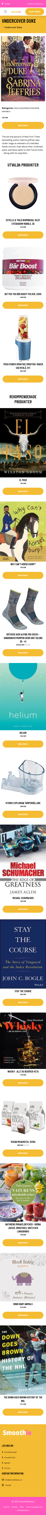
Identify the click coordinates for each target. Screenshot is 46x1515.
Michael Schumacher (23, 898)
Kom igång (34, 11)
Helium (23, 732)
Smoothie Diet (9, 1457)
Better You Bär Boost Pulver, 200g (23, 294)
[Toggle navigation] (5, 11)
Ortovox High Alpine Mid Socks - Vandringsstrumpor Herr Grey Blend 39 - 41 (23, 638)
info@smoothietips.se (35, 4)
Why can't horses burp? (23, 564)
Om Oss (7, 1468)
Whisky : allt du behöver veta (23, 1071)
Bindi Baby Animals (23, 1304)
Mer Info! (23, 125)
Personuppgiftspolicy (34, 1507)
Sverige (7, 4)
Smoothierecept (10, 1452)
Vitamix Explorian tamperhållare (23, 803)
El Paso (23, 480)
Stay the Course (23, 991)
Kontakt (14, 1507)
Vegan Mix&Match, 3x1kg (23, 1141)
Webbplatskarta (23, 1510)
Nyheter (7, 1463)
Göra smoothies (22, 108)
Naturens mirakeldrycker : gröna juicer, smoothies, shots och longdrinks (23, 1228)
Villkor (21, 1507)
